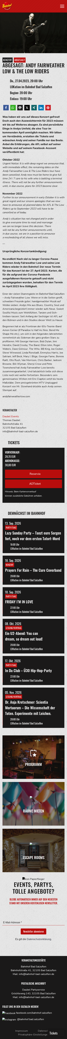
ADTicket (35, 484)
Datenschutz (45, 1031)
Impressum (21, 1031)
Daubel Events (10, 416)
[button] (6, 107)
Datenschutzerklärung (39, 939)
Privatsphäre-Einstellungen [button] (33, 1034)
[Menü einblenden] (62, 6)
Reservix (35, 474)
